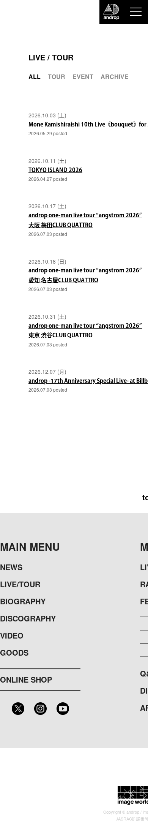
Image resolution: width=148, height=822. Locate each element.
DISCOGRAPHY (28, 618)
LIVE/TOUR (20, 584)
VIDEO (12, 635)
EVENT (82, 77)
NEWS (11, 566)
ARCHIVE (115, 77)
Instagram (40, 708)
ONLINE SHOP (26, 679)
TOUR (56, 77)
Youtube (62, 708)
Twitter (18, 708)
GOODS (14, 652)
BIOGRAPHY (23, 601)
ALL (34, 77)
